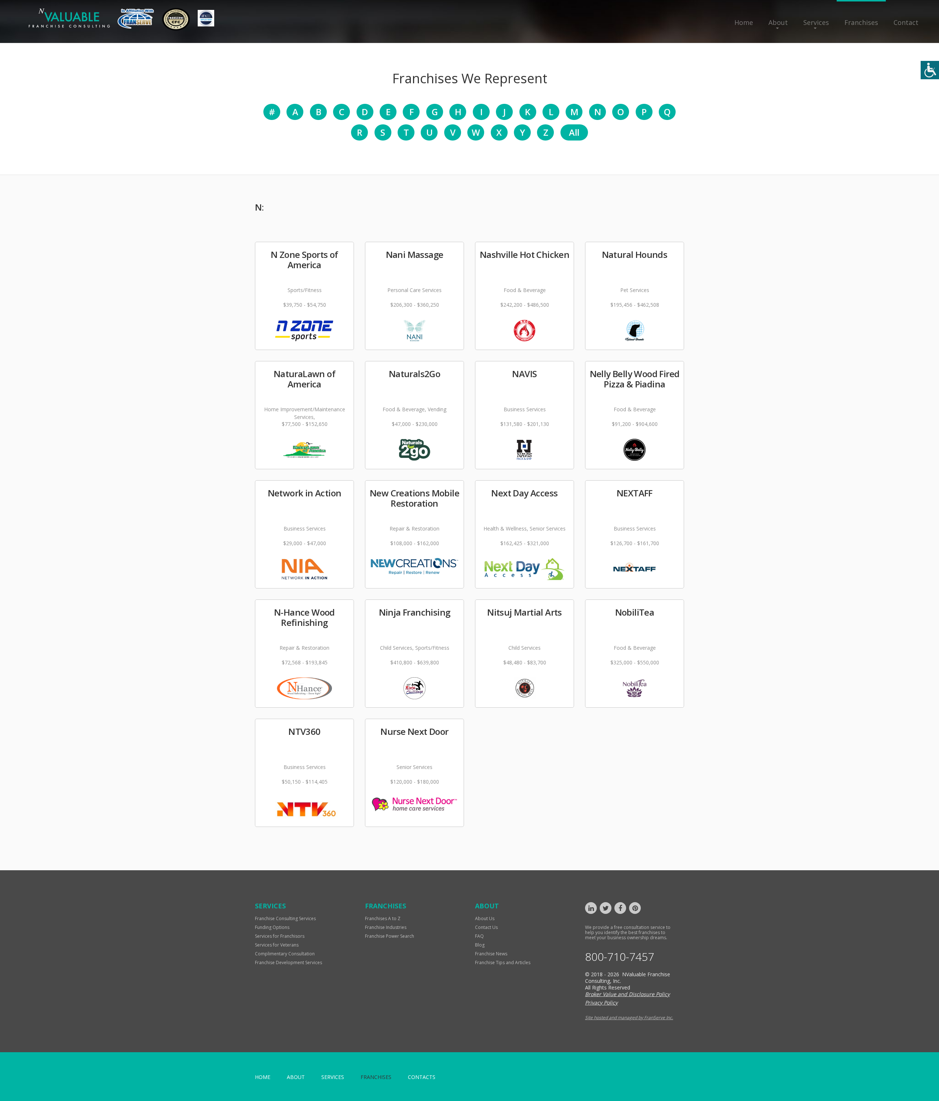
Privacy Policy (601, 1002)
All (574, 132)
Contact (906, 22)
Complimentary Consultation (285, 954)
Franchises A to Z (383, 918)
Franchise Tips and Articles (502, 962)
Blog (480, 945)
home (262, 1076)
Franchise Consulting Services (285, 918)
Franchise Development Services (288, 962)
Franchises (861, 22)
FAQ (479, 936)
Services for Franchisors (279, 936)
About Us (484, 918)
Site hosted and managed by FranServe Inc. (629, 1017)
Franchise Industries (385, 927)
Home (743, 22)
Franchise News (491, 954)
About (778, 22)
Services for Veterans (277, 945)
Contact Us (486, 927)
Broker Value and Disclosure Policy (627, 994)
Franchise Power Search (389, 936)
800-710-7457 (619, 956)
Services (816, 22)
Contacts (421, 1076)
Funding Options (272, 927)
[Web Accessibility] (930, 70)
